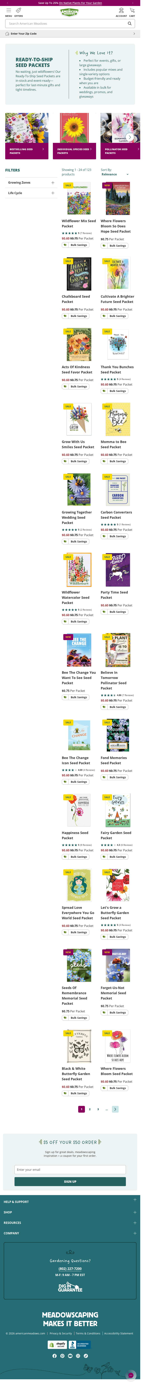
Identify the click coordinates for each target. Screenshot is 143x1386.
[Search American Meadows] (130, 23)
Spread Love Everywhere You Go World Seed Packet (78, 912)
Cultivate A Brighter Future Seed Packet (117, 299)
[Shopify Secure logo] (57, 1345)
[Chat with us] (130, 1375)
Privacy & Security (61, 1333)
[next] (115, 1109)
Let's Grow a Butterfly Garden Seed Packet (115, 912)
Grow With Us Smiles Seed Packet (78, 444)
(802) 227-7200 (70, 1268)
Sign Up (70, 1182)
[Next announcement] (133, 3)
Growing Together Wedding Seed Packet (77, 517)
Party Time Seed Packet (114, 595)
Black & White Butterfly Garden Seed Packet (76, 1073)
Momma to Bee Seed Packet (113, 444)
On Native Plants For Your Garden (80, 3)
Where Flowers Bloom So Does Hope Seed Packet (116, 226)
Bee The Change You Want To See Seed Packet (79, 677)
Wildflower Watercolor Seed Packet (75, 597)
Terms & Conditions (88, 1333)
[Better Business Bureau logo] (81, 1345)
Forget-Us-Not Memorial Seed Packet (113, 992)
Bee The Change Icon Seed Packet (76, 760)
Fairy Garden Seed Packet (116, 835)
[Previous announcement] (7, 3)
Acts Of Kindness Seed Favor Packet (77, 369)
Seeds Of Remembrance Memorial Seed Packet (74, 995)
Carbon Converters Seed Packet (116, 515)
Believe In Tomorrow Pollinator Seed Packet (113, 680)
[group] (26, 136)
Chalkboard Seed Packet (76, 299)
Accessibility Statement (118, 1333)
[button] (8, 12)
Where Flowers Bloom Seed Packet (117, 1071)
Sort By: (106, 170)
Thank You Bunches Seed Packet (117, 369)
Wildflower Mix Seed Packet (79, 223)
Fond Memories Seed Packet (114, 760)
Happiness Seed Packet (75, 835)
